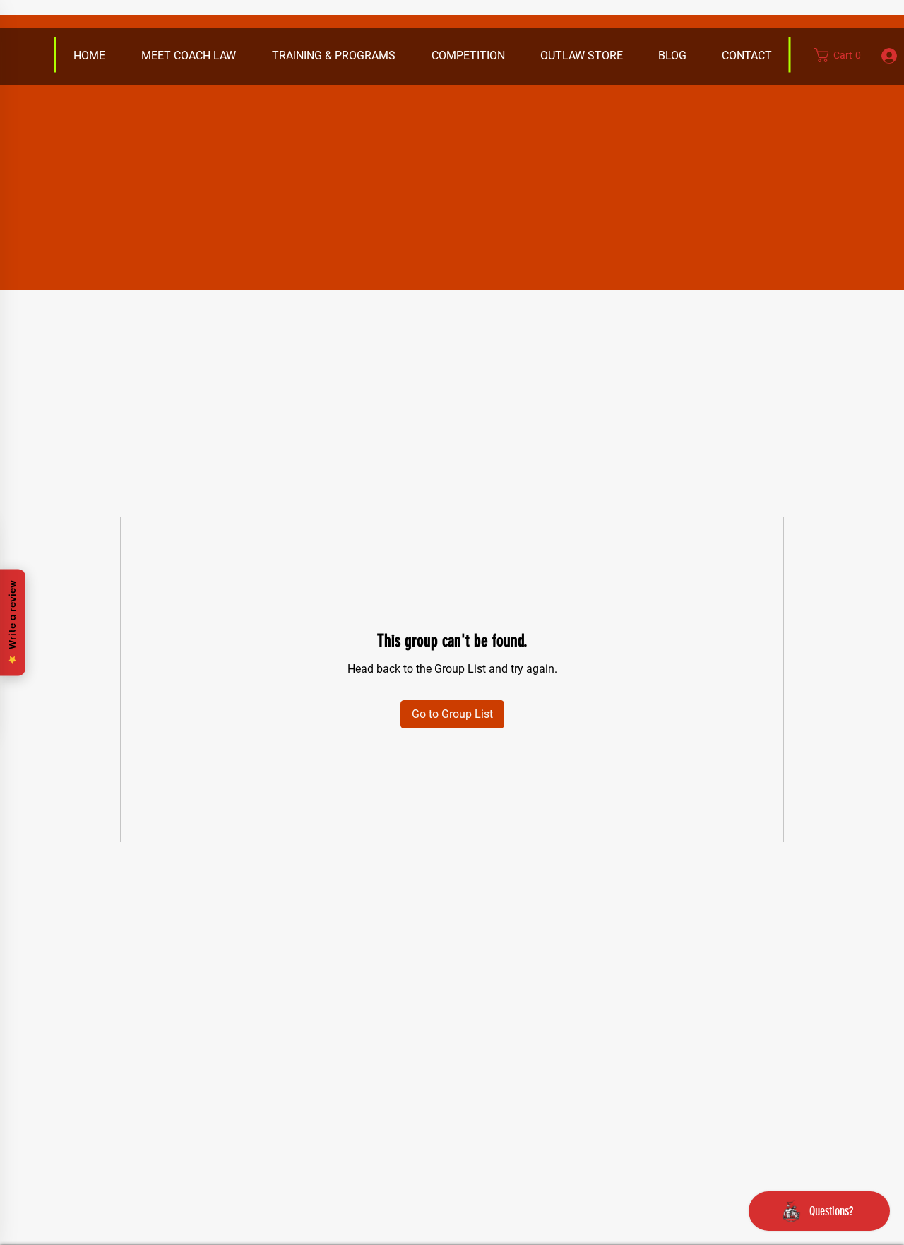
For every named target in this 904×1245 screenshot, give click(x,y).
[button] (581, 55)
